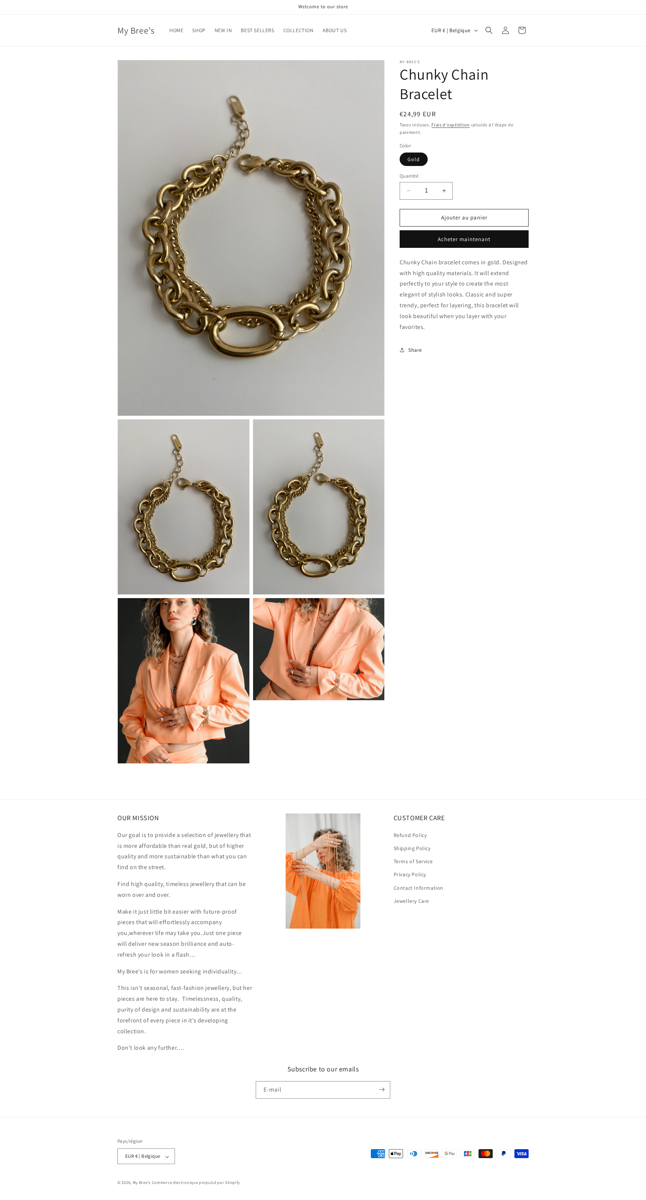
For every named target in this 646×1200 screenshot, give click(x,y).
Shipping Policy (412, 848)
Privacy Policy (410, 874)
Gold (413, 159)
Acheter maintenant (464, 239)
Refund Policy (410, 834)
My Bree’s (142, 1182)
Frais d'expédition (450, 124)
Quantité (409, 176)
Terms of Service (413, 861)
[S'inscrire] (381, 1089)
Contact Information (418, 887)
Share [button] (415, 350)
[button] (489, 30)
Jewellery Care (411, 900)
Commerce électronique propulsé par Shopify (196, 1182)
